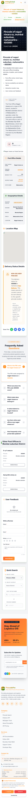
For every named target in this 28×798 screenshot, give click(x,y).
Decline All (20, 791)
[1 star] (4, 541)
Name (5, 524)
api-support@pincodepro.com (10, 766)
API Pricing (6, 726)
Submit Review (9, 558)
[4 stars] (12, 541)
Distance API (6, 718)
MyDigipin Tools (7, 720)
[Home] (5, 17)
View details (14, 464)
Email (5, 532)
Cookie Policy (6, 787)
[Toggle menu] (25, 2)
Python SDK (6, 739)
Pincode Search (7, 715)
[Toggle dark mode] (21, 2)
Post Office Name (12, 591)
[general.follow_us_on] (3, 703)
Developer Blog (7, 747)
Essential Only (14, 795)
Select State (10, 574)
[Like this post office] (9, 144)
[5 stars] (15, 541)
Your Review (6, 544)
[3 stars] (10, 541)
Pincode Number (11, 602)
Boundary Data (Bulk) (9, 742)
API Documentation (8, 736)
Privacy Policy (22, 785)
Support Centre (7, 744)
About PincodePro (8, 723)
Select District (11, 582)
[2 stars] (7, 541)
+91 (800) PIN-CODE (8, 764)
